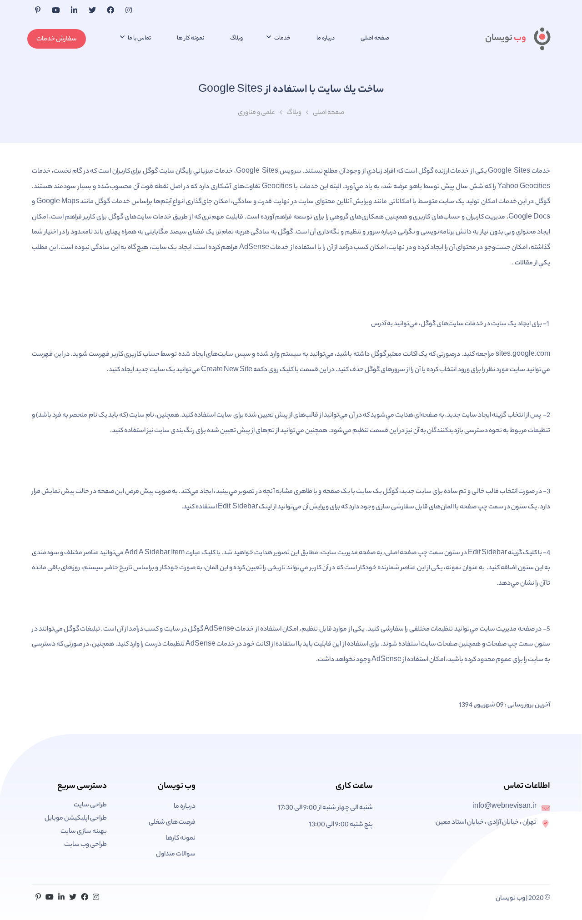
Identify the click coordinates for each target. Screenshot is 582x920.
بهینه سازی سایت (83, 831)
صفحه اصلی (375, 38)
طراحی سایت (90, 805)
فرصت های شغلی (172, 822)
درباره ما (325, 38)
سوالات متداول (176, 854)
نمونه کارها (181, 838)
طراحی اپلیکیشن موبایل (76, 818)
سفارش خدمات (56, 39)
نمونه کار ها (190, 38)
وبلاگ (236, 38)
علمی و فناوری (256, 113)
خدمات (282, 38)
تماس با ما (139, 38)
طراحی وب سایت (85, 845)
